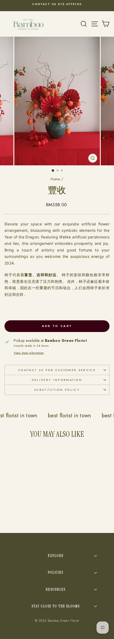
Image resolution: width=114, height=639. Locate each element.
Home (55, 179)
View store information (29, 352)
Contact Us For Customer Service (57, 370)
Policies (55, 572)
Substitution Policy (57, 390)
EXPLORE (56, 555)
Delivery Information (57, 380)
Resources (55, 589)
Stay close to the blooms (56, 606)
